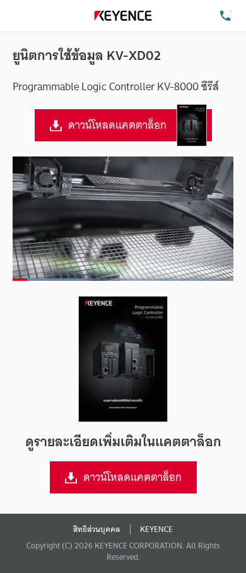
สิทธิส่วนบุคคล (96, 529)
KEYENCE (156, 529)
